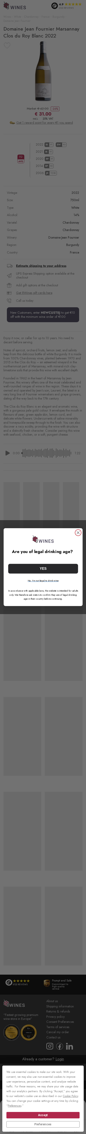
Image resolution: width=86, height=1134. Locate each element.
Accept (43, 1115)
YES (43, 568)
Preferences (43, 1124)
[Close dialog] (78, 533)
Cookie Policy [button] (70, 1096)
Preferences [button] (14, 1106)
